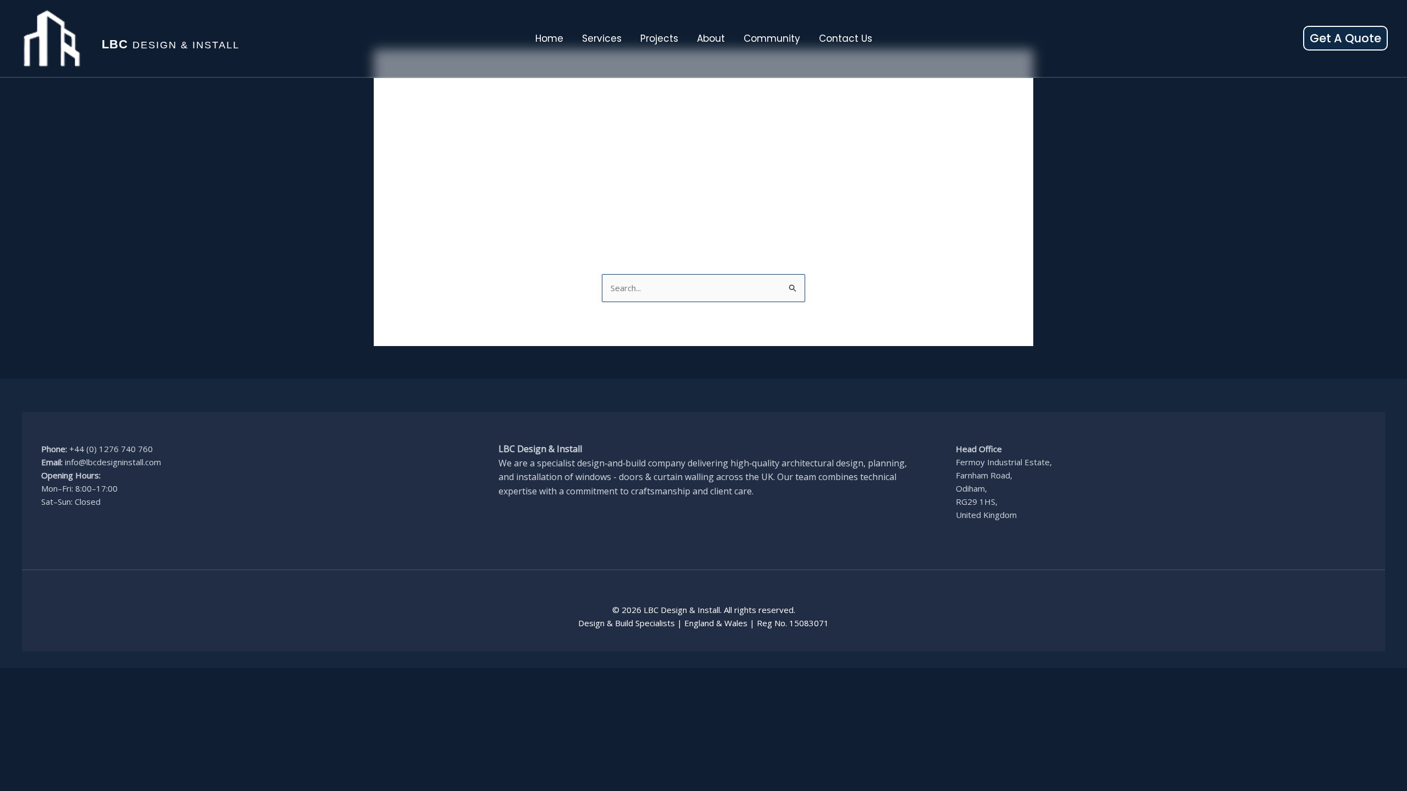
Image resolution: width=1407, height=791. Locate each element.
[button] (1345, 38)
